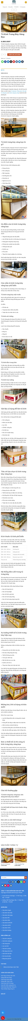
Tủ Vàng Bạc (22, 7)
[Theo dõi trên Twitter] (15, 882)
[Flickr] (8, 885)
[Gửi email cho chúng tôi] (18, 882)
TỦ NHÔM (16, 7)
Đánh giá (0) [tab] (4, 73)
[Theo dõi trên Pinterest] (24, 882)
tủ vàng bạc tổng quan (16, 91)
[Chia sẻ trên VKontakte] (16, 61)
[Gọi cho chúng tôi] (21, 882)
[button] (2, 2)
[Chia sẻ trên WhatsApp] (2, 61)
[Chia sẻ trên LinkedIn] (19, 61)
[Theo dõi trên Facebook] (10, 882)
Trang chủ (5, 7)
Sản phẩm (10, 7)
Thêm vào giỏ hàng (14, 54)
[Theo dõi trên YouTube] (5, 885)
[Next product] (12, 9)
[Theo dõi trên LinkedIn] (2, 885)
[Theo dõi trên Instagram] (12, 882)
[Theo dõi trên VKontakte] (11, 885)
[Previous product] (15, 9)
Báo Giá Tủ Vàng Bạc (5, 864)
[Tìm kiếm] (26, 2)
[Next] (27, 858)
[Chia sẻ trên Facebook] (5, 61)
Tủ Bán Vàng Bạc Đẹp (19, 864)
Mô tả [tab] (2, 70)
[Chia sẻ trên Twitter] (8, 61)
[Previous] (1, 858)
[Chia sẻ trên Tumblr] (22, 61)
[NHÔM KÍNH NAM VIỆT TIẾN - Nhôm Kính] (14, 2)
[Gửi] (25, 877)
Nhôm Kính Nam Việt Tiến (11, 967)
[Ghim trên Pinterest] (14, 61)
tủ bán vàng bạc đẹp (14, 93)
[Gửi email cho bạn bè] (11, 61)
